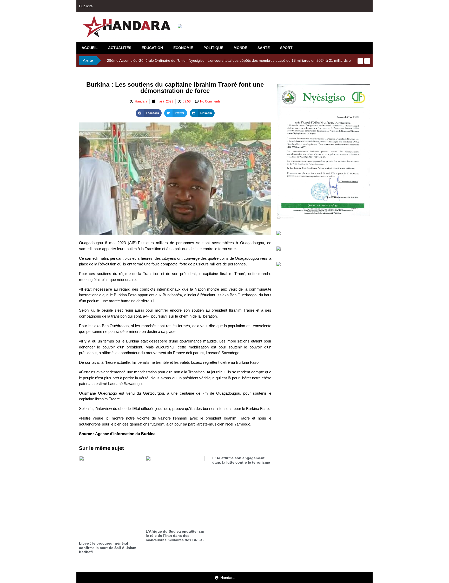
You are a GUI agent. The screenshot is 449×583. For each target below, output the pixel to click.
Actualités (119, 48)
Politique (213, 48)
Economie (183, 48)
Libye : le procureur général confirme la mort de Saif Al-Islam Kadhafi (107, 547)
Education (152, 48)
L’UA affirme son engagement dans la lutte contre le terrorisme (241, 460)
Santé (263, 48)
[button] (149, 113)
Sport (286, 48)
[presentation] (360, 61)
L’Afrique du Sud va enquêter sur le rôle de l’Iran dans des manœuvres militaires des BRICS (175, 535)
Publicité (86, 6)
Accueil (90, 48)
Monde (240, 48)
